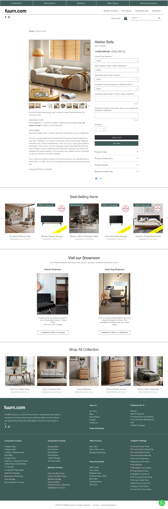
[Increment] (104, 129)
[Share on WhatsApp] (100, 178)
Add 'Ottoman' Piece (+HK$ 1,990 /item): (111, 66)
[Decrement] (96, 129)
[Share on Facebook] (96, 178)
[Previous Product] (1, 218)
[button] (117, 18)
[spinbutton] (100, 129)
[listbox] (117, 18)
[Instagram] (9, 17)
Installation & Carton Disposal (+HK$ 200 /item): (114, 85)
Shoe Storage (9, 479)
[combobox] (116, 61)
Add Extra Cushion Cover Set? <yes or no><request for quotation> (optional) (116, 109)
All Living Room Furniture (14, 482)
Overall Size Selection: (104, 56)
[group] (84, 222)
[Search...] (159, 17)
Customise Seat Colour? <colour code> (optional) (114, 94)
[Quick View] (20, 218)
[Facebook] (5, 17)
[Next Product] (166, 218)
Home (31, 31)
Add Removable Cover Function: (108, 75)
